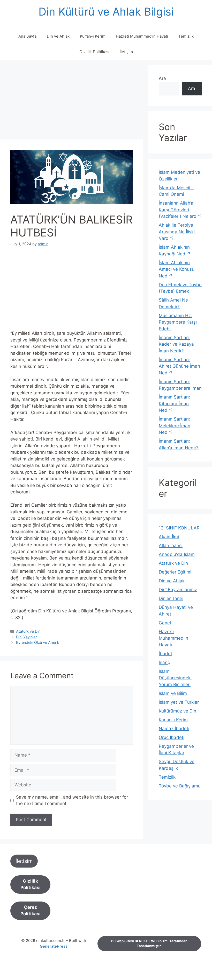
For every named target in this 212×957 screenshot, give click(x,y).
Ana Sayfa (27, 36)
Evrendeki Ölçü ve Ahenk (37, 642)
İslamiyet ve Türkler (179, 702)
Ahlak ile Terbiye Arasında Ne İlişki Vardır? (177, 231)
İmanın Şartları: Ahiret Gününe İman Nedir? (179, 366)
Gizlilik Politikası (94, 51)
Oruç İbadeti (171, 737)
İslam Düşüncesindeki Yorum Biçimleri (175, 678)
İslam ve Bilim (173, 693)
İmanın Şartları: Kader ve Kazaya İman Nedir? (176, 344)
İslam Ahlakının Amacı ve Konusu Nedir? (176, 269)
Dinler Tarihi (171, 598)
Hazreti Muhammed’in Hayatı (142, 36)
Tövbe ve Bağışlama (180, 785)
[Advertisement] (71, 101)
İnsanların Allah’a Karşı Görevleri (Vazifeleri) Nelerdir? (180, 209)
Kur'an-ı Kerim (173, 719)
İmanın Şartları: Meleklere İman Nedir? (174, 425)
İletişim (126, 51)
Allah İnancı (171, 545)
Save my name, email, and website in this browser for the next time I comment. (72, 800)
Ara (162, 78)
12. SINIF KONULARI (180, 527)
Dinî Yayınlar (26, 637)
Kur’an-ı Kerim (92, 36)
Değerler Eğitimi (175, 572)
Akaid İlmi (169, 536)
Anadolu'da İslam (177, 554)
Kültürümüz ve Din (177, 711)
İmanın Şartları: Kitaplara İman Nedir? (174, 403)
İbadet (165, 653)
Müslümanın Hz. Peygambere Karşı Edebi (178, 322)
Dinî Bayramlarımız (178, 589)
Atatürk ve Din (28, 631)
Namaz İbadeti (174, 728)
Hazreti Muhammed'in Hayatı (173, 638)
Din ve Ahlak (58, 36)
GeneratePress (53, 946)
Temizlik (186, 36)
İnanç (164, 662)
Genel (165, 622)
